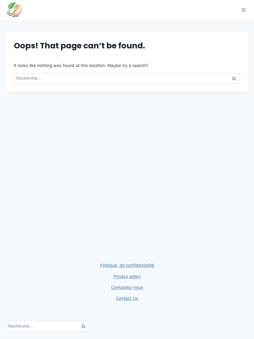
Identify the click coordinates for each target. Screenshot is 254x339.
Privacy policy (127, 276)
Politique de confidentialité (127, 265)
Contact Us (127, 298)
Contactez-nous (127, 287)
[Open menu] (243, 10)
